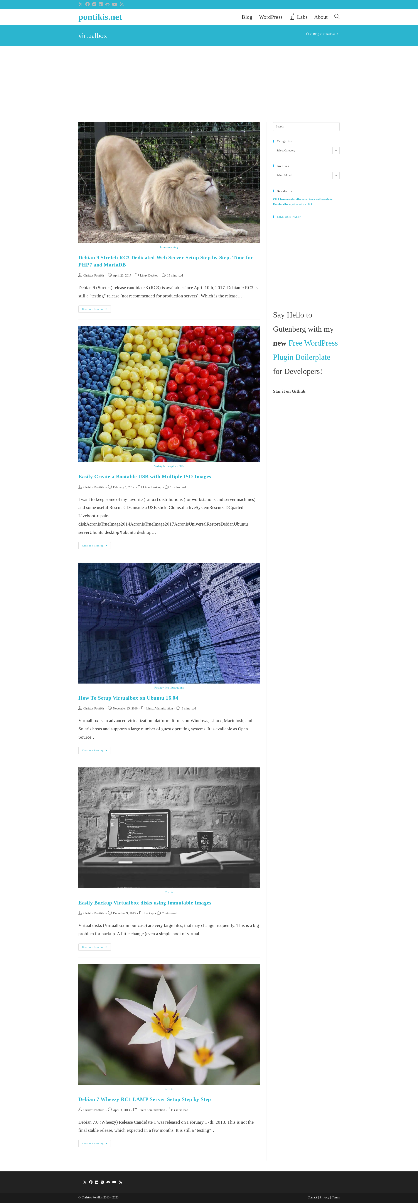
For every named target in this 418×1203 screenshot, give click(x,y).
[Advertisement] (209, 89)
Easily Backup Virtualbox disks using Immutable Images (144, 903)
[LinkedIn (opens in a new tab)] (101, 4)
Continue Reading (96, 310)
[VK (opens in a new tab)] (94, 4)
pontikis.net (100, 17)
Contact (312, 1197)
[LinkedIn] (96, 1182)
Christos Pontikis (93, 275)
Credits (169, 892)
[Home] (307, 34)
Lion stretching (169, 247)
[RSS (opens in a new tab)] (121, 4)
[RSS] (120, 1182)
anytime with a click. (293, 204)
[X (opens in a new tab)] (81, 4)
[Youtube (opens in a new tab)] (114, 4)
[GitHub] (108, 1182)
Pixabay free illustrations (169, 687)
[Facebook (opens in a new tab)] (87, 4)
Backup (148, 913)
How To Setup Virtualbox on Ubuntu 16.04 (128, 698)
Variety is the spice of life (169, 466)
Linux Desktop (149, 275)
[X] (84, 1182)
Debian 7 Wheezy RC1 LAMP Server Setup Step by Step (144, 1099)
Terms (336, 1197)
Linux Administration (159, 708)
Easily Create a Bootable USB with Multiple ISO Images (144, 476)
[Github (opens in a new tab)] (107, 4)
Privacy (324, 1197)
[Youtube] (114, 1182)
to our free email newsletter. (303, 199)
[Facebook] (91, 1182)
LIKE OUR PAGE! (289, 217)
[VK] (102, 1182)
